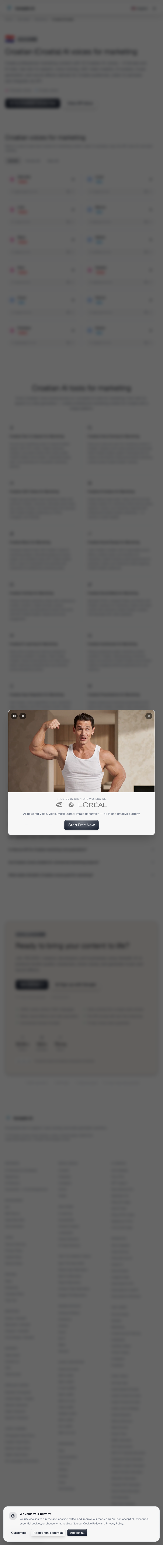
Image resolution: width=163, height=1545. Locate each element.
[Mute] (14, 716)
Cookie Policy (91, 1523)
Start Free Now (81, 824)
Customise (19, 1533)
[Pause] (22, 716)
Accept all (77, 1533)
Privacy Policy (114, 1523)
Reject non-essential (48, 1533)
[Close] (148, 716)
